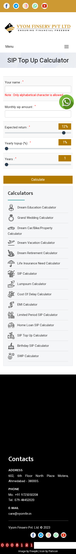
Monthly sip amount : (20, 107)
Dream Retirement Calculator (37, 253)
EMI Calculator (27, 304)
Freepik (34, 551)
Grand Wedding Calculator (35, 218)
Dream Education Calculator (36, 207)
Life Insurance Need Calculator (38, 263)
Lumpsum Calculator (31, 284)
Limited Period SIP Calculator (37, 315)
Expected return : (17, 127)
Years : (10, 159)
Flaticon (53, 551)
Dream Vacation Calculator (36, 243)
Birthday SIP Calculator (33, 346)
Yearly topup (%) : (18, 143)
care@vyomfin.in (19, 514)
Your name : (14, 82)
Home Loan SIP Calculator (35, 325)
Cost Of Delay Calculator (34, 294)
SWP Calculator (28, 356)
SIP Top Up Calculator (32, 335)
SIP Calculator (27, 274)
